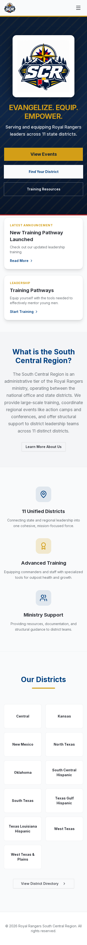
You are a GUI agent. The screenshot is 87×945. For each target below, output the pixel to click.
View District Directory (39, 883)
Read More (19, 261)
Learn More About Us (44, 447)
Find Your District (43, 172)
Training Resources (43, 189)
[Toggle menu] (78, 8)
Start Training (22, 312)
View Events (43, 154)
